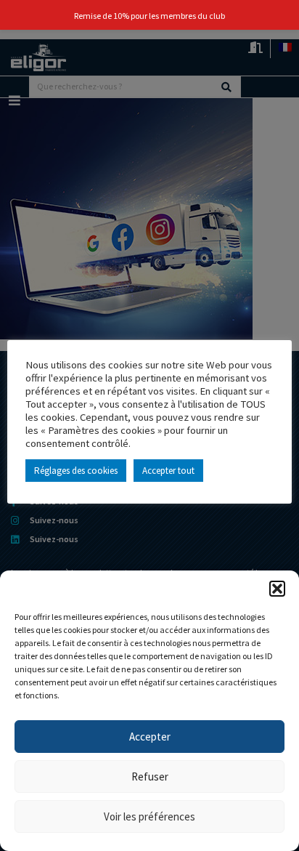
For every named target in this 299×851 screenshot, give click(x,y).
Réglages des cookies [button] (76, 470)
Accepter (150, 736)
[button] (277, 588)
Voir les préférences (149, 816)
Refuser (149, 776)
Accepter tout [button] (168, 470)
